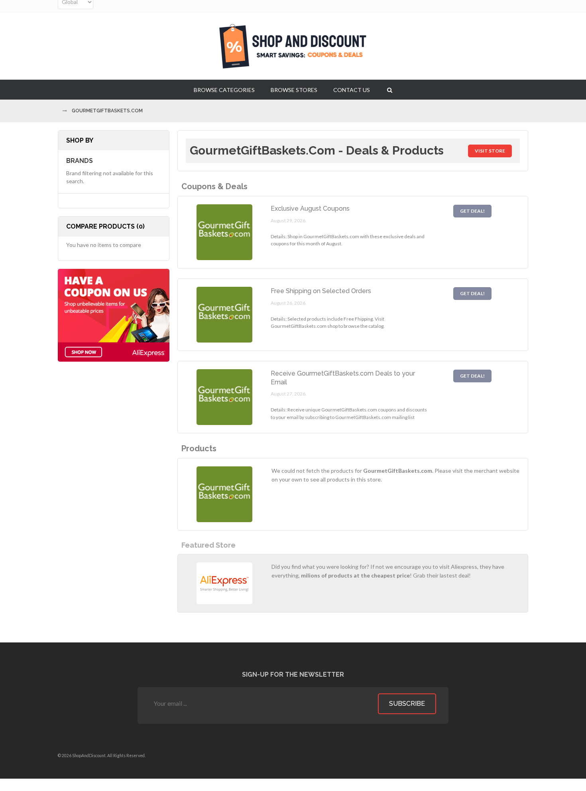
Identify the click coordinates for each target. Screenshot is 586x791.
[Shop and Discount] (293, 46)
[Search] (389, 90)
